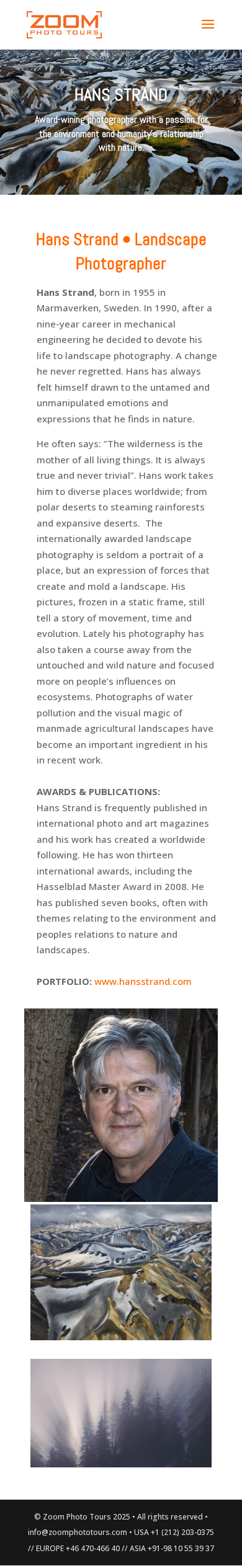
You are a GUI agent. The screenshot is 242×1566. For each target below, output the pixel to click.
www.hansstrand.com (143, 981)
